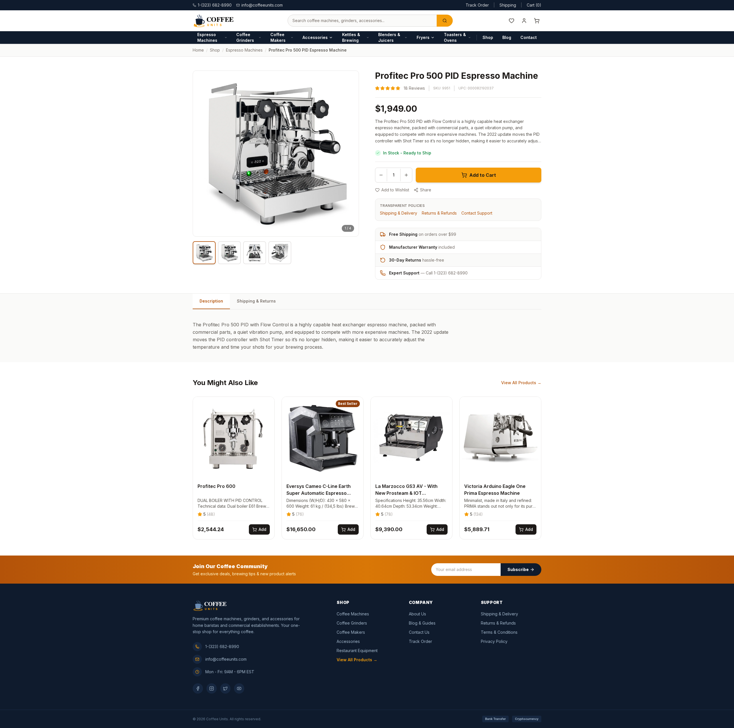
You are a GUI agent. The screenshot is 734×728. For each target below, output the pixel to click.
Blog (506, 37)
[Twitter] (225, 688)
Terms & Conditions (499, 632)
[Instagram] (211, 688)
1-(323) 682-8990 (222, 646)
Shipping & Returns (256, 301)
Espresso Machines (207, 37)
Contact (528, 37)
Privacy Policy (494, 641)
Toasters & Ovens (455, 37)
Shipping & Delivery (398, 213)
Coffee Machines (353, 613)
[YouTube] (239, 688)
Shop (488, 37)
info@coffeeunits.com (262, 5)
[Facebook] (198, 688)
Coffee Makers (278, 37)
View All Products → (521, 382)
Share (425, 189)
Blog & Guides (422, 623)
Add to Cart (482, 175)
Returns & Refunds (439, 213)
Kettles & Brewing (351, 37)
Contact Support (476, 213)
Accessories (315, 37)
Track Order (477, 5)
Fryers (423, 37)
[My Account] (524, 20)
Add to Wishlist (395, 189)
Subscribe (518, 569)
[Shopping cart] (536, 20)
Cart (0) (534, 5)
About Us (417, 613)
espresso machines (244, 50)
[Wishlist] (511, 20)
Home (198, 50)
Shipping (507, 5)
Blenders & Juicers (389, 37)
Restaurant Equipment (357, 650)
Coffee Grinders (245, 37)
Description (211, 301)
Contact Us (419, 632)
